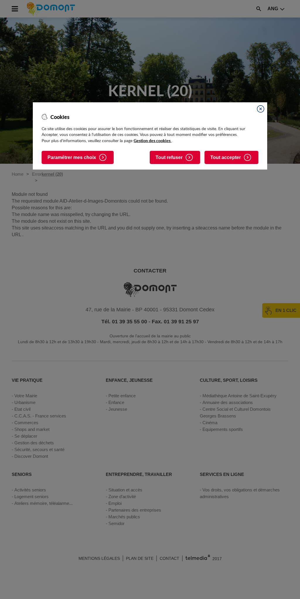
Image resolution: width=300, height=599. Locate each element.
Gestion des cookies (152, 140)
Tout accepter (225, 157)
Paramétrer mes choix (71, 157)
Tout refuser (169, 157)
